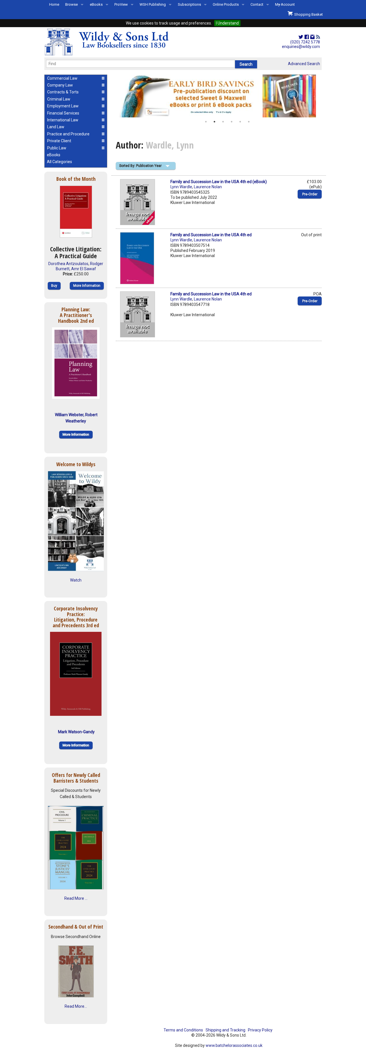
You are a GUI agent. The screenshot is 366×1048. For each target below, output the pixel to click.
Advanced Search (304, 63)
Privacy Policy (260, 1030)
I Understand (227, 23)
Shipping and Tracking (225, 1030)
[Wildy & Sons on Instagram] (312, 37)
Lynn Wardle (181, 187)
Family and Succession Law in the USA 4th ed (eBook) (218, 181)
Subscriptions (189, 4)
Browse (71, 4)
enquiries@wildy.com (301, 46)
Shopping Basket (308, 14)
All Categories (59, 161)
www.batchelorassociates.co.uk (234, 1045)
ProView (121, 4)
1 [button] (206, 122)
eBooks (96, 4)
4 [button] (231, 122)
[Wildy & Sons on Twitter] (301, 37)
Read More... (76, 1006)
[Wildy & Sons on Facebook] (307, 37)
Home (54, 4)
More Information (86, 286)
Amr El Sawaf (83, 268)
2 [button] (214, 122)
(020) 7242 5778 (305, 42)
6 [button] (249, 122)
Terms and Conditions (183, 1030)
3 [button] (223, 122)
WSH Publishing (153, 4)
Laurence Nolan (208, 187)
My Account (285, 4)
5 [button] (240, 122)
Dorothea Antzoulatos (68, 263)
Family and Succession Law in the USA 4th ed (211, 235)
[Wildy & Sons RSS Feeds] (318, 37)
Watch (75, 580)
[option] (219, 96)
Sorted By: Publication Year (140, 166)
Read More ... (75, 898)
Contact (256, 4)
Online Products (226, 4)
